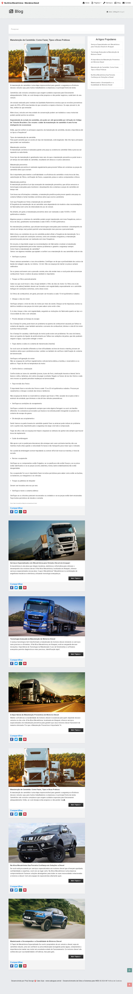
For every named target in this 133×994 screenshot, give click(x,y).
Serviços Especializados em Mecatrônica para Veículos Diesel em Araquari (105, 46)
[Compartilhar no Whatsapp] (20, 511)
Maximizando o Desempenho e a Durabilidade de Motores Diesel (102, 84)
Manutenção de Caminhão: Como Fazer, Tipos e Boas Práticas (105, 68)
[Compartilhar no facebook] (11, 511)
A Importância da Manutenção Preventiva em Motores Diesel (105, 61)
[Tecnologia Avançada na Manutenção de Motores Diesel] (47, 616)
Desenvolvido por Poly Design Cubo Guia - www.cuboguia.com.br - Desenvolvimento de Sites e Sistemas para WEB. (55, 981)
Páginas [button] (97, 3)
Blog (119, 3)
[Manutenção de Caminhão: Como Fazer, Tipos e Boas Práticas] (47, 767)
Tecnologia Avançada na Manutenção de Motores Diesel (105, 53)
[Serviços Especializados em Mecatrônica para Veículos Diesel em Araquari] (47, 540)
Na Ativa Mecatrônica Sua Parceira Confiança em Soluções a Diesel (103, 76)
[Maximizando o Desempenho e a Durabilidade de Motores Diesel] (47, 919)
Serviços (109, 3)
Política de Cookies (114, 981)
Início (87, 3)
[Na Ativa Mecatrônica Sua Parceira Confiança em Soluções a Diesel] (47, 843)
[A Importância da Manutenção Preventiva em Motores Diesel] (47, 692)
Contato (128, 3)
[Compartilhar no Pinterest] (24, 511)
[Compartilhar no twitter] (16, 511)
